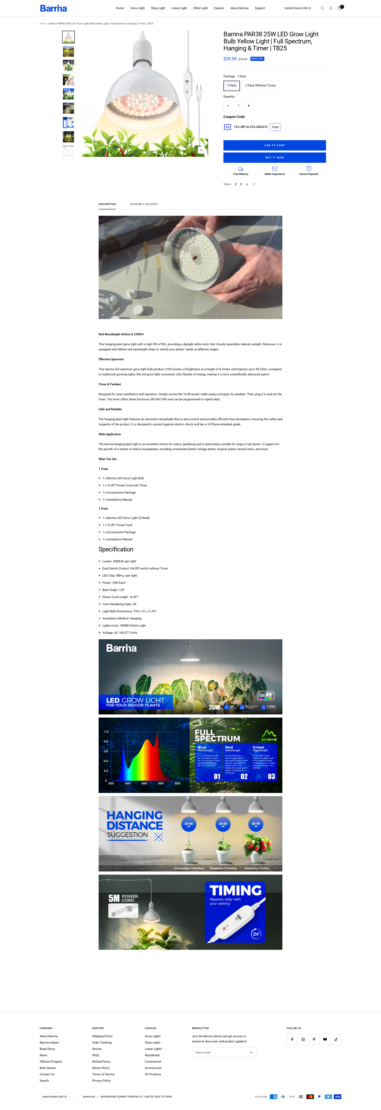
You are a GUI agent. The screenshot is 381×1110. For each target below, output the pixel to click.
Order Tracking (102, 1042)
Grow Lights (153, 1036)
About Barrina (239, 8)
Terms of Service (103, 1074)
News (43, 1055)
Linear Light (179, 8)
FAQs (95, 1055)
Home (120, 8)
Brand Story (47, 1049)
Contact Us (47, 1074)
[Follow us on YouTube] (324, 1039)
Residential (152, 1055)
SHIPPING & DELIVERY (144, 204)
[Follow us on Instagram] (303, 1039)
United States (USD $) (298, 8)
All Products (153, 1074)
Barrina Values (49, 1042)
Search (44, 1080)
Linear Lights (153, 1049)
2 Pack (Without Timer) (260, 85)
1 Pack (231, 85)
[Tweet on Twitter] (247, 184)
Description (107, 204)
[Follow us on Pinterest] (314, 1039)
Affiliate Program (51, 1061)
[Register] (251, 1052)
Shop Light (158, 8)
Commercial (153, 1061)
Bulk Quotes (48, 1068)
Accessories (153, 1068)
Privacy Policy (101, 1080)
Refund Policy (101, 1061)
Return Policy (101, 1068)
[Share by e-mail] (254, 184)
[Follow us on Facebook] (292, 1039)
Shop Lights (153, 1042)
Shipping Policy (102, 1036)
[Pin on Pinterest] (241, 184)
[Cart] (339, 8)
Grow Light (137, 8)
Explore (219, 8)
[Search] (322, 8)
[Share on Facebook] (236, 184)
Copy (275, 127)
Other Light (200, 8)
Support (260, 8)
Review (97, 1049)
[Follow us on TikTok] (335, 1039)
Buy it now (275, 157)
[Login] (331, 8)
